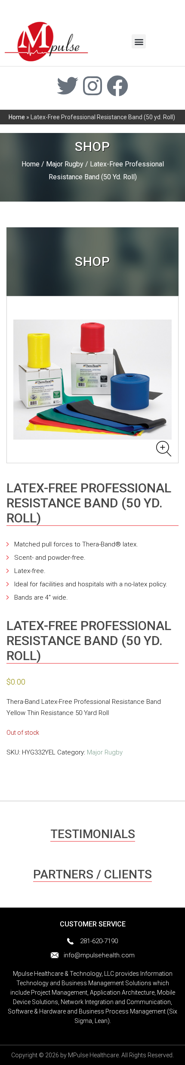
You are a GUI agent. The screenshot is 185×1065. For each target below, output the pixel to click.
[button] (139, 41)
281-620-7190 (99, 941)
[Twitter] (67, 86)
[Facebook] (117, 86)
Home (17, 117)
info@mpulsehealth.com (99, 955)
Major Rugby (64, 164)
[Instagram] (92, 86)
